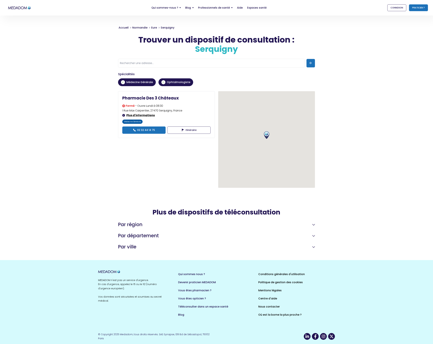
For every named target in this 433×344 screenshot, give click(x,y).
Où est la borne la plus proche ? (280, 315)
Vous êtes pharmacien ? (194, 290)
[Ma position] (310, 63)
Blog (181, 315)
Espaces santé (257, 7)
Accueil (124, 28)
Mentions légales (270, 290)
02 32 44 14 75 (146, 130)
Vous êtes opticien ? (192, 298)
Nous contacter (269, 307)
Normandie (139, 28)
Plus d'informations (140, 115)
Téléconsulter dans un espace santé (203, 307)
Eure (154, 28)
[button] (266, 135)
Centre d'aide (267, 298)
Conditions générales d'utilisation (281, 274)
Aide (240, 7)
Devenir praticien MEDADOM (197, 282)
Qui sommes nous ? (191, 274)
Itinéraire (191, 130)
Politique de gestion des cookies (280, 282)
